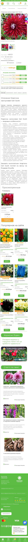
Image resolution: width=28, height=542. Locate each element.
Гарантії (15, 92)
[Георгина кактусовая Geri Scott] (14, 26)
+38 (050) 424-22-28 (5, 482)
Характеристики (9, 92)
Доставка (25, 92)
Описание (3, 92)
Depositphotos (16, 504)
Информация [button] (7, 506)
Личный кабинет (6, 509)
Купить (7, 261)
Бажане (19, 62)
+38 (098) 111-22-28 (5, 480)
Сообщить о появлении (7, 220)
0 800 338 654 (4, 483)
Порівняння (11, 62)
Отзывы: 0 (20, 92)
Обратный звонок (6, 513)
